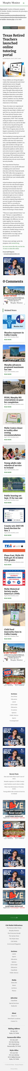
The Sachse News (14, 936)
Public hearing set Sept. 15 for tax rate (13, 496)
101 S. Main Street (14, 1044)
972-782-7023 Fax (14, 1042)
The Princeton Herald (14, 933)
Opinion (14, 712)
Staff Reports (7, 58)
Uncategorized (14, 721)
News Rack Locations (14, 1018)
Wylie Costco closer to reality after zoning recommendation (13, 431)
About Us (14, 1016)
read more (7, 339)
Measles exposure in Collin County (14, 333)
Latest (19, 58)
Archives (14, 988)
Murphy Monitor (14, 930)
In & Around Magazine (14, 944)
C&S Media (14, 941)
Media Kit (14, 1006)
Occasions (14, 710)
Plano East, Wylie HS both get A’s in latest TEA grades (14, 557)
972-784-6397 (14, 1040)
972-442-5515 (14, 1053)
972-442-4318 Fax (14, 1055)
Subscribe (14, 982)
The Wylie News (14, 938)
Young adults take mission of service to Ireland (13, 465)
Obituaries (14, 707)
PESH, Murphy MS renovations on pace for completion (13, 399)
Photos (14, 991)
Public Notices (14, 715)
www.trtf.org (15, 243)
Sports (14, 718)
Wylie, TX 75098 (14, 1033)
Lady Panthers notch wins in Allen (14, 784)
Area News (13, 337)
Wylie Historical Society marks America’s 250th (12, 591)
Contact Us (14, 1021)
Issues (14, 985)
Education (18, 404)
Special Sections (14, 1003)
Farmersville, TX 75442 (14, 1046)
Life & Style (14, 704)
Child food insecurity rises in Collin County (12, 631)
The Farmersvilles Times (14, 928)
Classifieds (14, 970)
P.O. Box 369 (14, 1031)
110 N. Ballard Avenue (14, 1057)
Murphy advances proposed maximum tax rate (14, 367)
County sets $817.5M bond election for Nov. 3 (14, 528)
